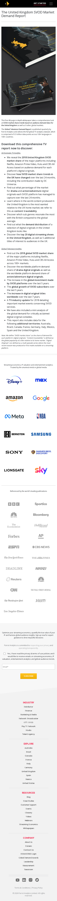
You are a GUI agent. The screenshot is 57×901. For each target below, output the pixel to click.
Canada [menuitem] (28, 756)
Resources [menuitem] (28, 793)
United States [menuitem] (28, 783)
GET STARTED (40, 3)
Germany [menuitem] (28, 768)
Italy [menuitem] (29, 764)
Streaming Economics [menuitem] (28, 824)
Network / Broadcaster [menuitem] (28, 719)
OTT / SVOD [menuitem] (28, 722)
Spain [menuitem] (28, 775)
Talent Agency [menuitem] (28, 734)
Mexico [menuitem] (29, 779)
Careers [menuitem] (28, 846)
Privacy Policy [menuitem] (37, 888)
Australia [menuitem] (28, 748)
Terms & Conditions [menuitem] (22, 888)
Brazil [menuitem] (28, 752)
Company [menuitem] (28, 838)
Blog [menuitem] (28, 797)
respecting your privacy (39, 645)
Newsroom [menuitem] (28, 870)
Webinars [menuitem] (28, 821)
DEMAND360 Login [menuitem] (28, 854)
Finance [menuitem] (28, 711)
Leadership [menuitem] (28, 862)
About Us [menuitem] (28, 842)
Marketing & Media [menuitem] (28, 715)
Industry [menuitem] (28, 703)
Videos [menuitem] (28, 817)
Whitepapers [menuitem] (28, 828)
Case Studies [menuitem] (28, 801)
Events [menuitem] (28, 809)
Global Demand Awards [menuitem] (28, 858)
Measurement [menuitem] (28, 866)
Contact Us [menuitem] (29, 850)
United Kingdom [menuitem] (28, 772)
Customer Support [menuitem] (28, 805)
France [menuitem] (28, 760)
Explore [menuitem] (28, 744)
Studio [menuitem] (28, 730)
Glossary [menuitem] (28, 813)
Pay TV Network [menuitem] (28, 726)
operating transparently (28, 648)
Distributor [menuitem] (28, 707)
